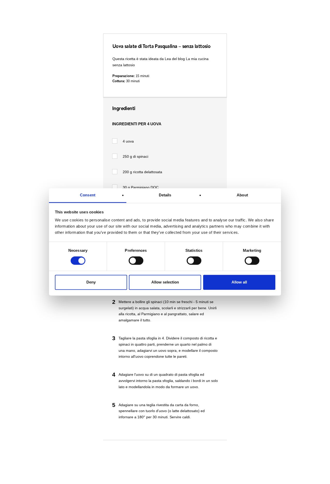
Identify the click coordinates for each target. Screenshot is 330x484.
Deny (91, 282)
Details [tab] (165, 195)
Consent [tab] (87, 195)
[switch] (136, 261)
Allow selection (165, 282)
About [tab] (242, 195)
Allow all (239, 282)
